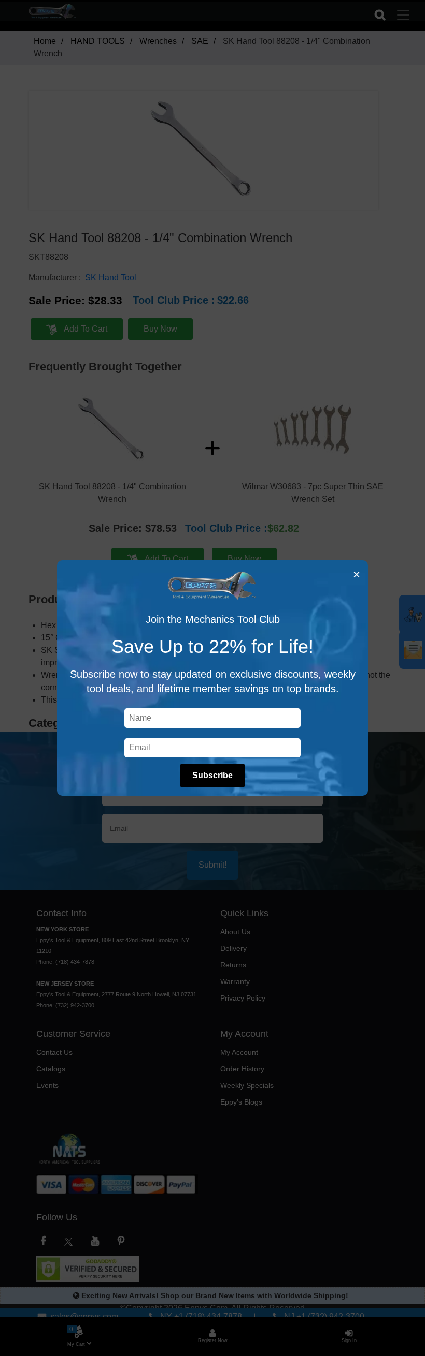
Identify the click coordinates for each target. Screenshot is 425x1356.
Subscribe (212, 775)
